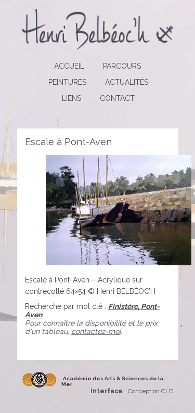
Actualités (126, 82)
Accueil (69, 66)
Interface (106, 391)
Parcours (122, 66)
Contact (117, 98)
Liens (71, 98)
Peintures (67, 82)
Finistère (123, 306)
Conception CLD (150, 391)
